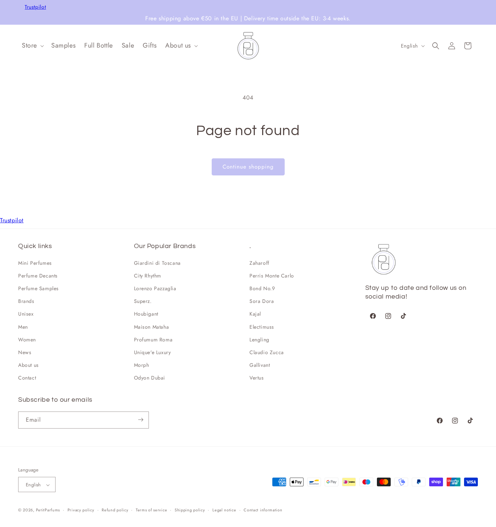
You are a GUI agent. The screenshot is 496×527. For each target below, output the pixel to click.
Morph (141, 365)
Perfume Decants (38, 275)
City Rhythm (148, 275)
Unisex (26, 314)
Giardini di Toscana (157, 263)
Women (27, 339)
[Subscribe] (141, 419)
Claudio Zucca (266, 352)
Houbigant (146, 314)
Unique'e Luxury (152, 352)
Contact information (263, 510)
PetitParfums (48, 510)
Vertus (256, 378)
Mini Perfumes (35, 263)
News (24, 352)
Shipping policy (190, 510)
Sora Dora (261, 301)
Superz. (143, 301)
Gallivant (259, 365)
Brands (26, 301)
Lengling (259, 339)
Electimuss (261, 327)
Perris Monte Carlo (271, 275)
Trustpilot (35, 7)
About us (28, 365)
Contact (27, 378)
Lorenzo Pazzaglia (155, 288)
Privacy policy (81, 510)
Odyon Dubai (150, 378)
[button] (32, 45)
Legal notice (224, 510)
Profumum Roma (153, 339)
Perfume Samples (38, 288)
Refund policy (115, 510)
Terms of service (151, 510)
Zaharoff (259, 263)
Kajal (255, 314)
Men (23, 327)
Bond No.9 (262, 288)
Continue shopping (248, 167)
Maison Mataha (151, 327)
